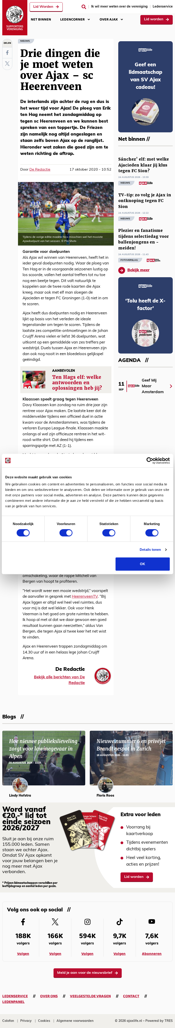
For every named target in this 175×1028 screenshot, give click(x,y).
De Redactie (39, 170)
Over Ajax (109, 19)
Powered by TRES (159, 1021)
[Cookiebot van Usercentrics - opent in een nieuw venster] (150, 460)
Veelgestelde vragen (90, 996)
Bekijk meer (138, 270)
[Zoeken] (84, 7)
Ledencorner (72, 19)
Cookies (44, 1021)
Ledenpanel (13, 1002)
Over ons (49, 996)
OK (142, 564)
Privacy (26, 1021)
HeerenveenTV (85, 597)
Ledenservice (163, 6)
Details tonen (150, 549)
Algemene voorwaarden (75, 1021)
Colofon (8, 1021)
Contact (131, 996)
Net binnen (41, 19)
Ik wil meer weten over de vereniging (119, 6)
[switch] (65, 532)
